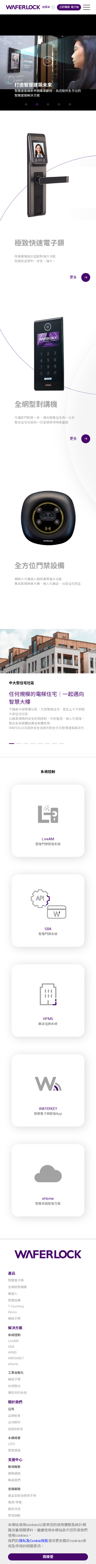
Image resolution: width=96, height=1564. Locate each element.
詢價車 (46, 7)
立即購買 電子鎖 (69, 7)
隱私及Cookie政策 (33, 1541)
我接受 (48, 1557)
